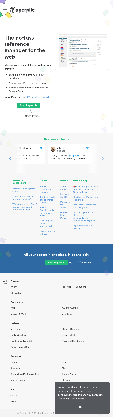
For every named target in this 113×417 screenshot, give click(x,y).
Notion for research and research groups (84, 206)
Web (12, 307)
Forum (13, 362)
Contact (14, 395)
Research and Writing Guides (24, 374)
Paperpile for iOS (65, 195)
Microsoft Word (18, 313)
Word (46, 97)
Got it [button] (82, 407)
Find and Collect (18, 334)
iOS (28, 97)
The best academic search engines (48, 189)
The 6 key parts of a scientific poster (47, 200)
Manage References (71, 328)
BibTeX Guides (17, 380)
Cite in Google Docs (20, 347)
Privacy (45, 413)
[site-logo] (22, 10)
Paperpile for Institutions (74, 286)
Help (64, 362)
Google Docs (68, 313)
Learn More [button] (77, 398)
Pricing (13, 286)
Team (13, 401)
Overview (15, 328)
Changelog (15, 292)
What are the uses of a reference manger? (23, 198)
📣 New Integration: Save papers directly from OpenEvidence (85, 189)
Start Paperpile (28, 105)
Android (36, 97)
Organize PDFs (69, 334)
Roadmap (15, 368)
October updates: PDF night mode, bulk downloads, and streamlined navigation (84, 216)
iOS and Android (70, 307)
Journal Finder (69, 374)
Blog (64, 368)
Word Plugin (63, 188)
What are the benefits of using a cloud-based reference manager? (24, 207)
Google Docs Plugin (64, 215)
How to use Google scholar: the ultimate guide (47, 211)
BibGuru (66, 380)
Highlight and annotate (21, 341)
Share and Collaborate (73, 341)
